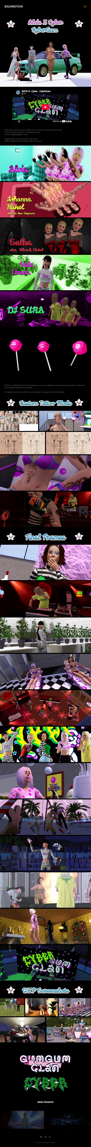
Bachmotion (14, 6)
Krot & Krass (16, 134)
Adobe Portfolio (50, 1143)
